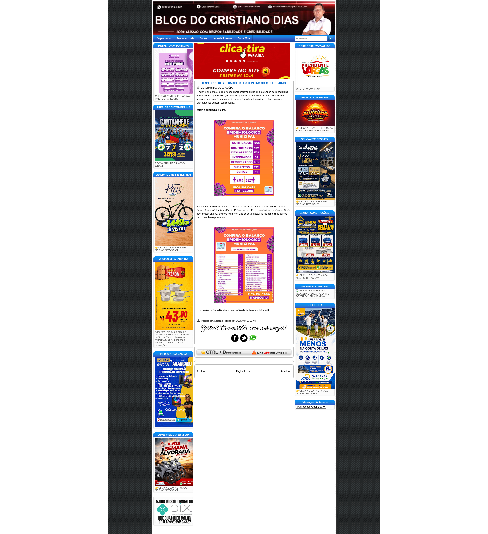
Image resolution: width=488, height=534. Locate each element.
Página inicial (243, 371)
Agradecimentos (223, 38)
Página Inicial (163, 38)
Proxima (201, 371)
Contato (204, 38)
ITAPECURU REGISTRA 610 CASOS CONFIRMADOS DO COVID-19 (244, 83)
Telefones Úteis (185, 38)
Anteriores (286, 371)
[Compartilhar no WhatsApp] (253, 342)
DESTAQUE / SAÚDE (223, 88)
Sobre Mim (244, 38)
